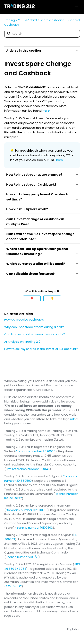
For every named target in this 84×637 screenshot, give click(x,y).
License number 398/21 (22, 557)
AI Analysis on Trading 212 (22, 342)
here (59, 160)
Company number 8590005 (35, 451)
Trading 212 (12, 20)
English (72, 629)
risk (72, 419)
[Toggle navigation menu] (76, 7)
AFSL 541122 (14, 586)
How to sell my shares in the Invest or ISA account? (41, 349)
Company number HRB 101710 (26, 510)
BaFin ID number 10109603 (35, 528)
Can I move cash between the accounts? (34, 334)
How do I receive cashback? (24, 319)
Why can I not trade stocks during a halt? (34, 327)
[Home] (19, 7)
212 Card (30, 20)
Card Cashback (52, 20)
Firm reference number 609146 (28, 469)
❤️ (31, 298)
